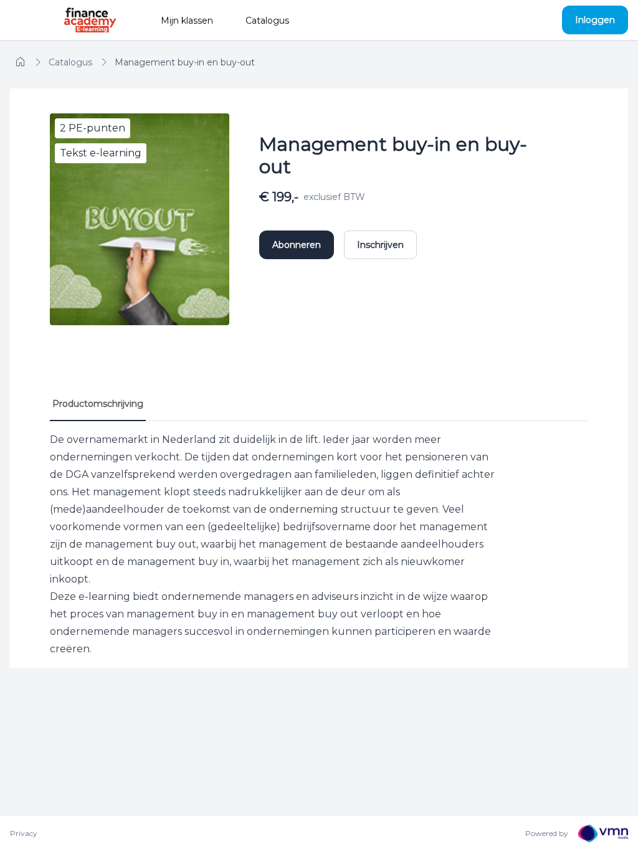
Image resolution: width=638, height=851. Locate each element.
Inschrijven (380, 244)
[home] (20, 62)
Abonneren (296, 244)
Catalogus (267, 20)
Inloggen (595, 20)
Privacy (23, 833)
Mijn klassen (187, 20)
